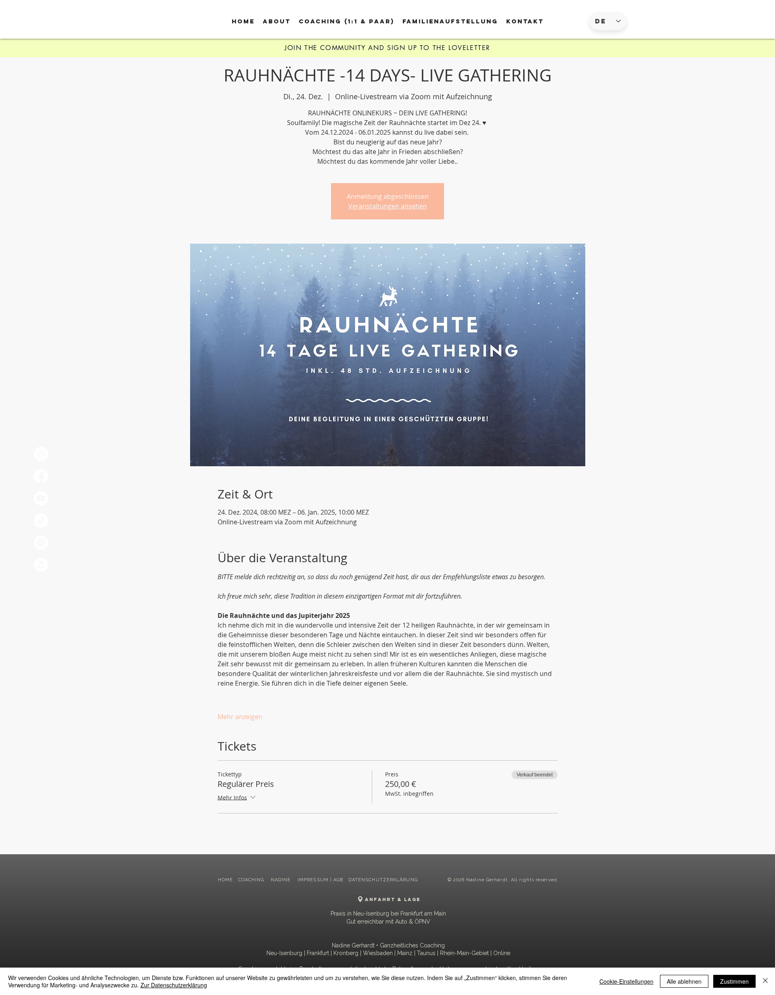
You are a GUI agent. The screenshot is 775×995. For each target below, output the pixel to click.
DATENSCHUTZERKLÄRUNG (383, 879)
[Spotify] (41, 543)
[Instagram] (41, 454)
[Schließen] (765, 981)
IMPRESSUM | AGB (320, 879)
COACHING (252, 879)
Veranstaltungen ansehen (387, 206)
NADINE (282, 879)
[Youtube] (41, 498)
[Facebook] (41, 476)
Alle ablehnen (684, 981)
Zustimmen (734, 981)
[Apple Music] (41, 565)
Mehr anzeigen (240, 716)
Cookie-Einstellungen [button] (626, 981)
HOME (225, 879)
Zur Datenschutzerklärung (173, 985)
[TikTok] (41, 520)
